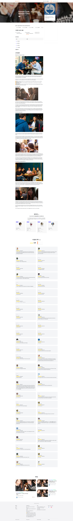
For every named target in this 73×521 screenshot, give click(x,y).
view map (27, 34)
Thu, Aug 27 (31, 27)
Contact (16, 508)
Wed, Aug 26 (25, 27)
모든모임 (47, 1)
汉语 (57, 1)
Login (51, 1)
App (45, 1)
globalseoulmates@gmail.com (29, 510)
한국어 (56, 1)
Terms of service (17, 519)
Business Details (39, 519)
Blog (15, 507)
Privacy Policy (27, 519)
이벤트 (20, 4)
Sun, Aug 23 (18, 27)
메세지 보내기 (37, 32)
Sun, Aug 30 (37, 27)
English (54, 1)
